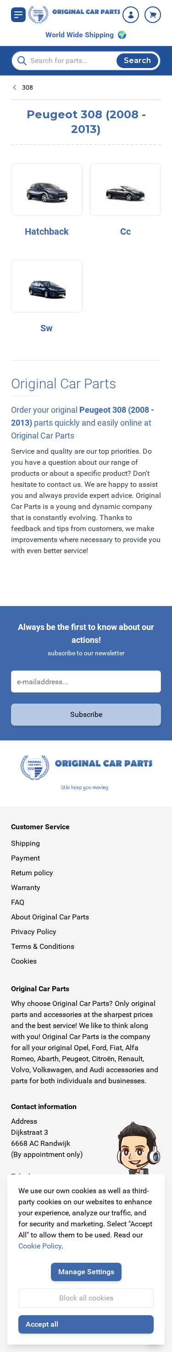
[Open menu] (18, 14)
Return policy (32, 872)
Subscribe (86, 714)
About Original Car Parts (50, 917)
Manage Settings (86, 1271)
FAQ (17, 902)
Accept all (42, 1324)
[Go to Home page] (74, 14)
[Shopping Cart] (152, 14)
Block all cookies (86, 1298)
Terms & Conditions (42, 946)
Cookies (24, 961)
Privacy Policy (33, 931)
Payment (25, 858)
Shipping (25, 843)
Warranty (25, 887)
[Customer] (130, 14)
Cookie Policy (39, 1246)
